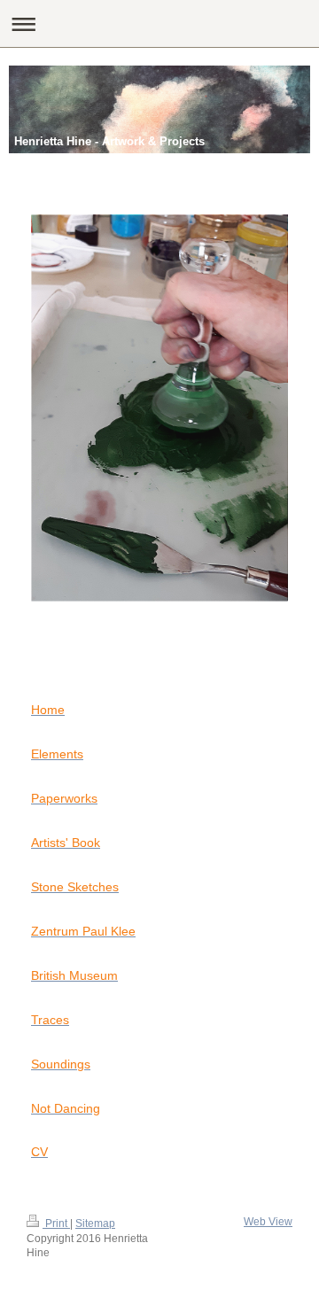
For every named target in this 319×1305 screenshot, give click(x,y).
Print (56, 1223)
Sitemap (95, 1223)
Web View (268, 1222)
